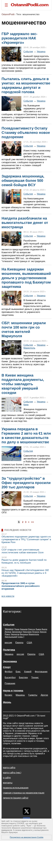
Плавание (10, 683)
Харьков (23, 629)
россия (8, 642)
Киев (26, 404)
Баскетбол (10, 677)
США (29, 642)
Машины (20, 695)
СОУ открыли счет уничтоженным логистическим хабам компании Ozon (23, 551)
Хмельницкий (11, 637)
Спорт (7, 667)
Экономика (10, 661)
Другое (44, 695)
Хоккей (27, 671)
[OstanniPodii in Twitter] (26, 811)
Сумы (20, 637)
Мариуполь (29, 348)
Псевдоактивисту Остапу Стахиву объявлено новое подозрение (26, 132)
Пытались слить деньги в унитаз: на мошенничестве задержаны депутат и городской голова (26, 85)
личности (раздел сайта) (15, 798)
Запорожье (17, 632)
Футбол (8, 671)
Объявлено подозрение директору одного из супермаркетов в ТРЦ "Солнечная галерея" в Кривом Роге (26, 539)
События (28, 51)
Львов (38, 629)
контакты (7, 783)
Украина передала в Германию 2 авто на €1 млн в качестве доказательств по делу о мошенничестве (26, 435)
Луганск (35, 632)
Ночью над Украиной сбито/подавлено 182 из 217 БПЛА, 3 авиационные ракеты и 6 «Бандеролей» (25, 573)
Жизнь (7, 702)
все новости (8, 596)
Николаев (27, 632)
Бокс (18, 671)
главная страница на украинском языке (23, 793)
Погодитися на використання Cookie (26, 837)
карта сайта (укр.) (12, 772)
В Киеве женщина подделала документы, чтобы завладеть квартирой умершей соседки (23, 384)
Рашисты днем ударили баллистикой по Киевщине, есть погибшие (24, 561)
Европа (19, 642)
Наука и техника (13, 690)
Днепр (44, 629)
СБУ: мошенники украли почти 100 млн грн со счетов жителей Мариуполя (24, 329)
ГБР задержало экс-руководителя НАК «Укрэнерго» (19, 38)
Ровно (7, 634)
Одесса (31, 629)
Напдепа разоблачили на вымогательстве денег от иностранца (25, 222)
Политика (9, 649)
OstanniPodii (8, 14)
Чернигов (15, 634)
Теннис (35, 677)
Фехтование (41, 671)
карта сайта (9, 767)
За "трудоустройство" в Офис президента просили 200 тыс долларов (26, 482)
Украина (41, 51)
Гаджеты (32, 695)
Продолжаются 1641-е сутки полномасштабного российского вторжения (21, 586)
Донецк (8, 632)
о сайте (7, 777)
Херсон (43, 632)
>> (32, 522)
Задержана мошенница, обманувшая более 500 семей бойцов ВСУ (23, 180)
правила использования (15, 788)
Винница (24, 634)
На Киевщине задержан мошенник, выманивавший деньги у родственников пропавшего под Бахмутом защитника (26, 278)
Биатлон (23, 677)
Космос (8, 695)
